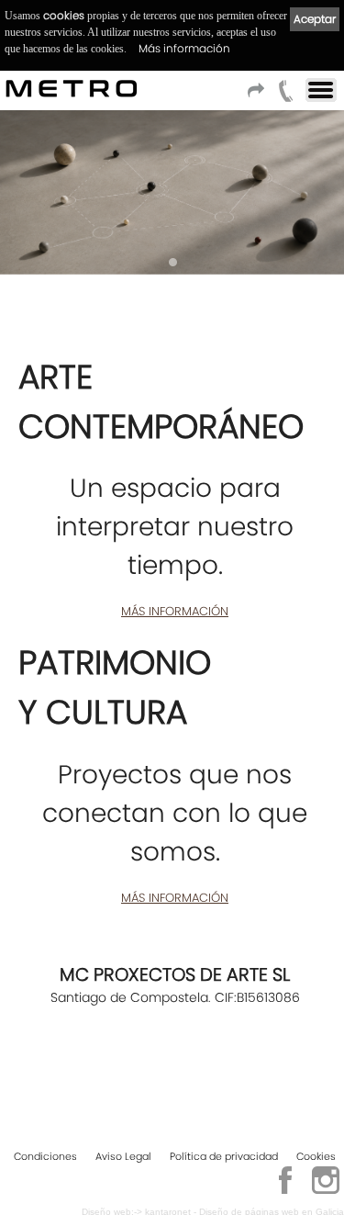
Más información (184, 48)
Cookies (316, 1156)
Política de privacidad (224, 1156)
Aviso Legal (123, 1156)
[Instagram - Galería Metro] (325, 1191)
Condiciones (45, 1156)
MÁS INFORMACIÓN (174, 611)
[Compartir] (258, 96)
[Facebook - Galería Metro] (285, 1191)
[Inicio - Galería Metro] (13, 88)
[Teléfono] (286, 96)
